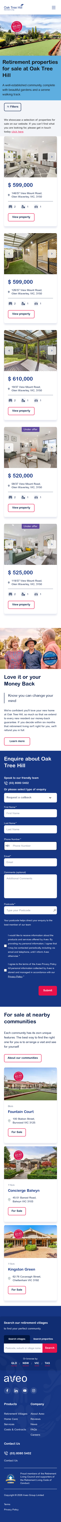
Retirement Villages (15, 1413)
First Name (9, 807)
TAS (47, 1363)
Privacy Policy (15, 976)
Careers (35, 1434)
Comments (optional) (15, 872)
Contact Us (11, 1460)
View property (19, 217)
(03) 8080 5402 (19, 783)
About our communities (21, 1058)
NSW (26, 1363)
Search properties (43, 1339)
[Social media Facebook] (7, 1390)
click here (17, 131)
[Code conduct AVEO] (10, 1478)
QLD (14, 1363)
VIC (36, 1363)
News (34, 1424)
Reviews (36, 1419)
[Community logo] (14, 7)
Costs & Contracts (15, 1429)
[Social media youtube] (25, 1390)
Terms (7, 1504)
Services (9, 1424)
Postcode (9, 904)
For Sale (15, 1132)
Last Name (9, 823)
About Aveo (37, 1413)
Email (7, 856)
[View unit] (30, 156)
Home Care (11, 1419)
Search (49, 1348)
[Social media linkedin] (16, 1390)
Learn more (14, 741)
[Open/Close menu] (54, 7)
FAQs (34, 1429)
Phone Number (12, 839)
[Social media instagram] (33, 1390)
